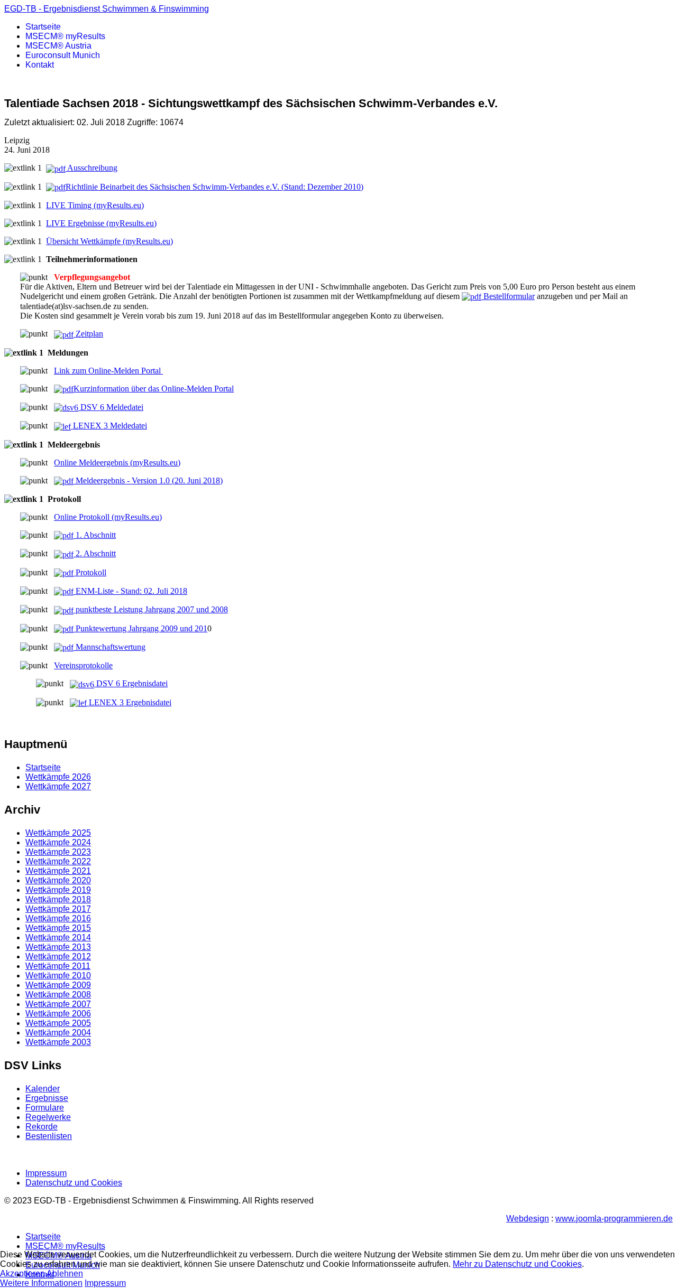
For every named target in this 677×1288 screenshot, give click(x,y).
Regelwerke (48, 1117)
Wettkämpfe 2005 (58, 1023)
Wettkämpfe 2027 (58, 786)
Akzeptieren (22, 1273)
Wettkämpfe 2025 (58, 832)
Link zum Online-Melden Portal (108, 370)
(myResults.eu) (137, 516)
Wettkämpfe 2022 (58, 861)
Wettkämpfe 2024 (58, 842)
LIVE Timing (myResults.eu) (95, 205)
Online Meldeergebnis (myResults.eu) (117, 462)
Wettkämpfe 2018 (58, 899)
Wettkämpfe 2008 (58, 994)
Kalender (42, 1088)
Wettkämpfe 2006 (58, 1013)
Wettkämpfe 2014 (58, 937)
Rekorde (41, 1126)
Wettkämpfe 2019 (58, 889)
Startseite (43, 26)
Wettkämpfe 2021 (58, 870)
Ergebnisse (46, 1098)
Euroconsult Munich (62, 55)
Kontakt (39, 64)
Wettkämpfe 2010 (58, 975)
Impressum (46, 1173)
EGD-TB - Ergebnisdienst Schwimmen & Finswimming (106, 8)
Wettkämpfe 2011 (57, 966)
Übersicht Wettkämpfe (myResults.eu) (109, 241)
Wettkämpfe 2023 (58, 851)
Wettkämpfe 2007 (58, 1004)
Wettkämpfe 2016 (58, 918)
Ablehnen (65, 1273)
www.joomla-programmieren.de (614, 1218)
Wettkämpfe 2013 (58, 946)
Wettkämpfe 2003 (58, 1042)
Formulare (44, 1107)
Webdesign (527, 1218)
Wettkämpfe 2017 (58, 908)
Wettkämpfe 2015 (58, 927)
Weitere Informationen (41, 1282)
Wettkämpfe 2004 (58, 1032)
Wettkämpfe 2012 (58, 956)
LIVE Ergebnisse (101, 223)
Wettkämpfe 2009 (58, 985)
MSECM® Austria (58, 45)
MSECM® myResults (65, 36)
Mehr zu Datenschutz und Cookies (517, 1263)
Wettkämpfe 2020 (58, 880)
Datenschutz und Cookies (73, 1182)
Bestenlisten (48, 1136)
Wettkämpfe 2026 (58, 776)
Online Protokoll (83, 516)
